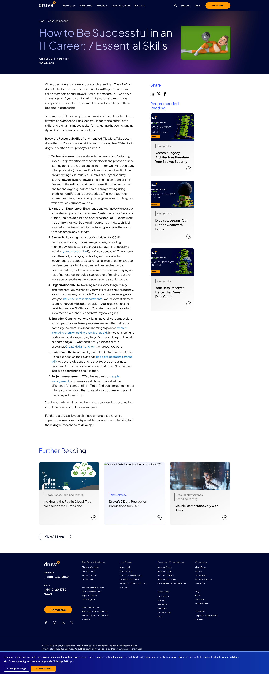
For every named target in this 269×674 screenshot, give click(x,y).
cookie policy (64, 657)
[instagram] (54, 622)
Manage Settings (16, 668)
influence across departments (82, 299)
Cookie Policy (104, 649)
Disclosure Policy (88, 649)
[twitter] (158, 93)
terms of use (80, 657)
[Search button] (175, 5)
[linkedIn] (152, 93)
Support (186, 5)
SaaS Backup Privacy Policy (67, 649)
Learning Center (121, 5)
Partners (140, 5)
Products (102, 5)
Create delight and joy (80, 346)
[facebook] (164, 93)
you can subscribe (75, 251)
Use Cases (69, 5)
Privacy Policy (48, 649)
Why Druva (86, 5)
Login (198, 5)
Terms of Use (135, 649)
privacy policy (48, 657)
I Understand (43, 668)
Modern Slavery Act (119, 649)
